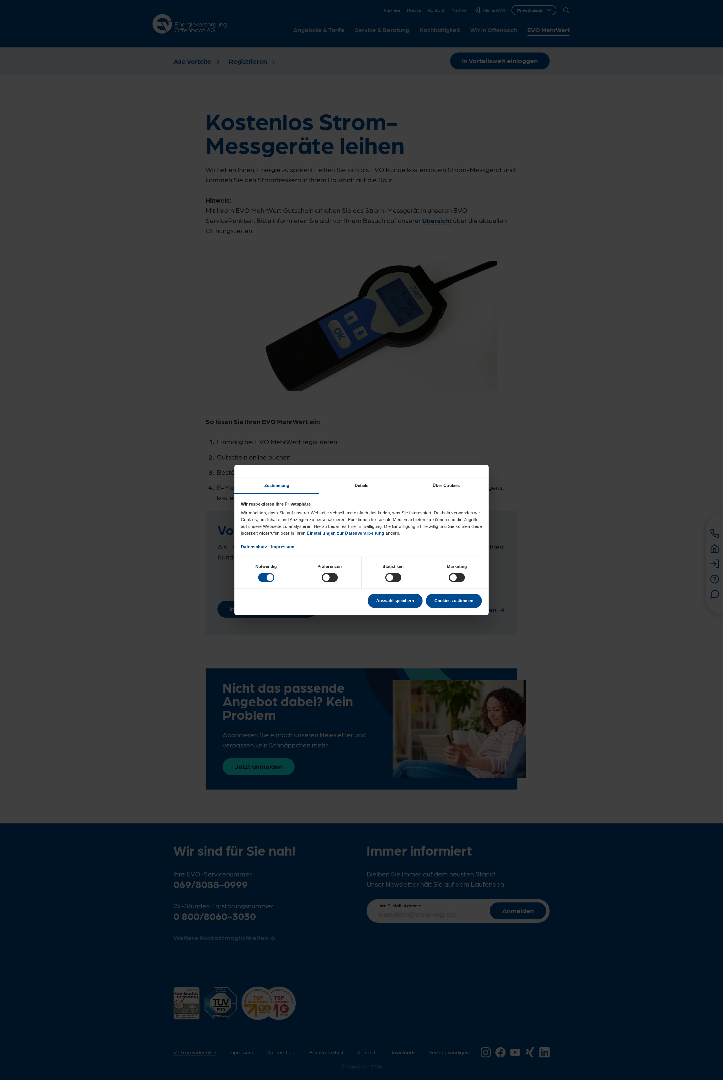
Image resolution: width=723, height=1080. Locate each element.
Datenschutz (254, 546)
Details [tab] (362, 485)
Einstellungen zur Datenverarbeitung (345, 533)
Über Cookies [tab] (446, 485)
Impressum (283, 546)
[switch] (330, 577)
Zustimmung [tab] (276, 485)
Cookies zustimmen (453, 600)
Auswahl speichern (395, 600)
